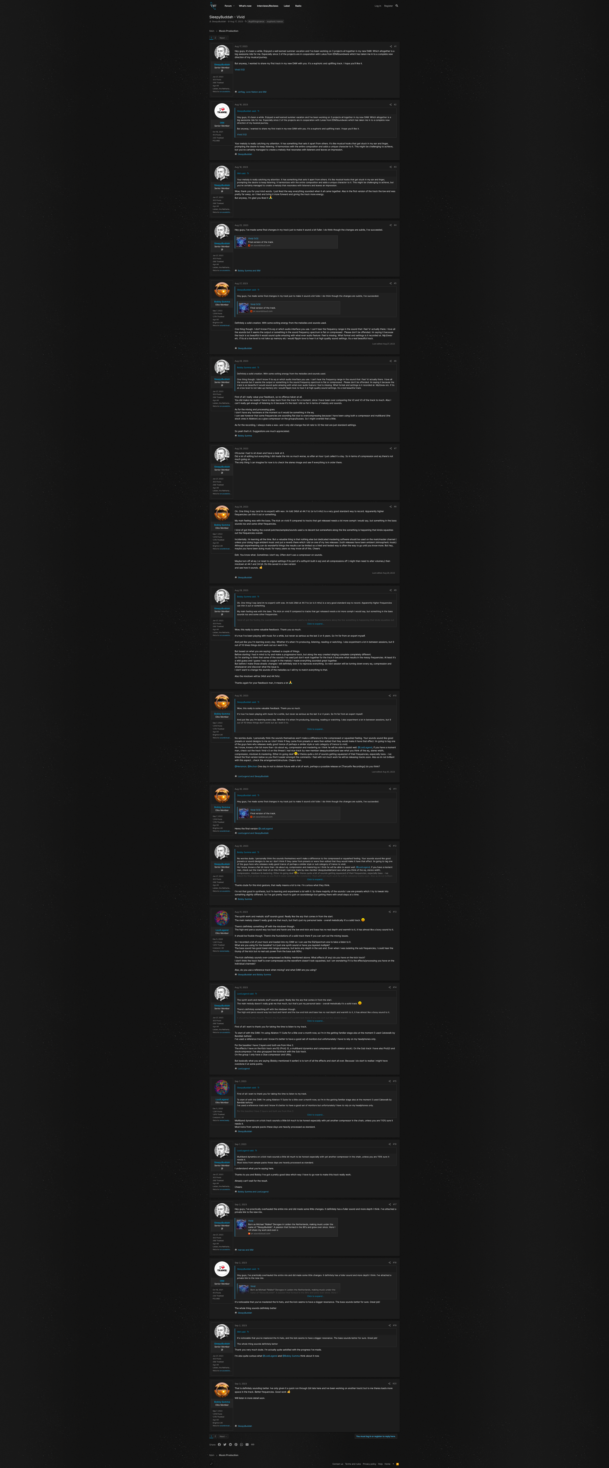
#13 (394, 911)
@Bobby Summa (291, 1355)
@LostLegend (365, 747)
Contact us (337, 1464)
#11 (394, 789)
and (249, 270)
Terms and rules (353, 1464)
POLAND (216, 141)
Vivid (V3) (253, 238)
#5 (395, 283)
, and (252, 92)
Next (222, 37)
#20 (394, 1383)
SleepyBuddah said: (246, 111)
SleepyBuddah (219, 21)
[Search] (397, 6)
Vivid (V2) (240, 69)
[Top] (393, 1463)
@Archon (252, 766)
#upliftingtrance (256, 21)
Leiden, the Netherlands (222, 89)
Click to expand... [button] (315, 623)
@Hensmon (240, 766)
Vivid (250, 1220)
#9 (395, 590)
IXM (222, 122)
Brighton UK (218, 322)
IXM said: (241, 173)
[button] (234, 6)
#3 (395, 167)
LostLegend (222, 930)
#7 (395, 448)
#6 (395, 361)
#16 (394, 1144)
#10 (394, 695)
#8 (395, 506)
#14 (394, 987)
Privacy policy (369, 1464)
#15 (394, 1081)
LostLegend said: (245, 993)
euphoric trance (275, 21)
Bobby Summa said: (246, 367)
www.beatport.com (228, 951)
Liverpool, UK (218, 948)
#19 (394, 1325)
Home (387, 1464)
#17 (394, 1204)
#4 (395, 225)
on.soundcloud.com (228, 91)
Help (380, 1464)
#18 (394, 1262)
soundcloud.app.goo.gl (229, 325)
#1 (395, 46)
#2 (395, 104)
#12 (394, 845)
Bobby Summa (222, 301)
